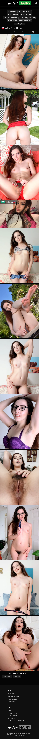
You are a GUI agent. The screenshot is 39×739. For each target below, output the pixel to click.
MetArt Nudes (12, 21)
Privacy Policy (12, 713)
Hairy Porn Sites (13, 15)
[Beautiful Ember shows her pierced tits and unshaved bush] (19, 255)
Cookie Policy (12, 716)
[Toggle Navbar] (3, 3)
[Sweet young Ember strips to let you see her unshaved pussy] (19, 172)
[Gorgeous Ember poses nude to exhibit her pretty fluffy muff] (19, 366)
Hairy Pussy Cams (25, 11)
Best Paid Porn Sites (11, 18)
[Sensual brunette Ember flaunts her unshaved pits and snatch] (19, 62)
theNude (17, 677)
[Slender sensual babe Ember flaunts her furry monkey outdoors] (19, 311)
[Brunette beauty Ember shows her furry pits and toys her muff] (19, 532)
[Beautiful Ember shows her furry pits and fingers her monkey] (19, 643)
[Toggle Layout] (32, 32)
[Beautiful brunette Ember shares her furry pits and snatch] (19, 587)
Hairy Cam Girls (26, 15)
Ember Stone (7, 677)
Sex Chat (32, 18)
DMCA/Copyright (13, 718)
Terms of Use (12, 710)
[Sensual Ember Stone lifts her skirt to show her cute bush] (19, 117)
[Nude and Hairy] (19, 3)
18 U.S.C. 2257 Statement (16, 721)
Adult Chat (23, 18)
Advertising (11, 702)
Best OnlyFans (19, 24)
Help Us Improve (13, 696)
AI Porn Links (12, 11)
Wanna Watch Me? (25, 21)
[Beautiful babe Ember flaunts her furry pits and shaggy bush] (19, 421)
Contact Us (11, 694)
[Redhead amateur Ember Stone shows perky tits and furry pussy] (19, 477)
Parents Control (13, 699)
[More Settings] (36, 32)
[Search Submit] (36, 3)
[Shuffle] (28, 32)
